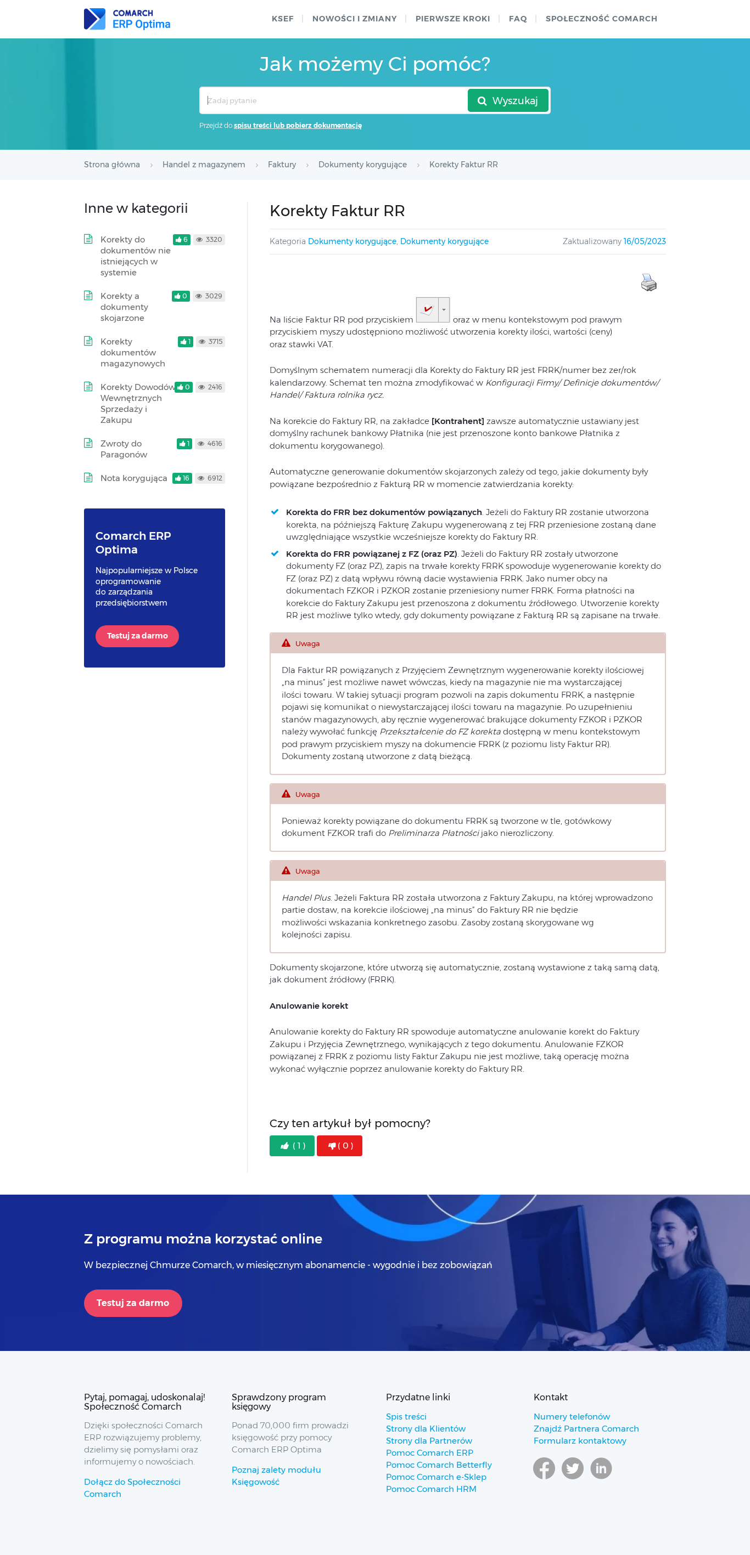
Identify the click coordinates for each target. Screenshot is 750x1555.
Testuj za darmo (137, 636)
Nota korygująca (133, 478)
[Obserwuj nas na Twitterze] (572, 1479)
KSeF (283, 19)
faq (518, 19)
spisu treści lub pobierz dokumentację (298, 125)
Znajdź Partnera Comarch (586, 1428)
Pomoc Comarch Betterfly (439, 1465)
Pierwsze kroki (453, 19)
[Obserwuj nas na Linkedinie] (601, 1479)
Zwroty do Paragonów (123, 449)
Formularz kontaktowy (580, 1440)
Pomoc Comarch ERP (429, 1452)
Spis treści (406, 1416)
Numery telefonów (572, 1416)
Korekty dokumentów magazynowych (132, 352)
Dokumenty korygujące (352, 241)
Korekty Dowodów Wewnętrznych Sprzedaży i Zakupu (138, 403)
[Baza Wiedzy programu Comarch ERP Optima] (127, 19)
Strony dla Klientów (426, 1428)
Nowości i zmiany (354, 19)
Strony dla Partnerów (429, 1440)
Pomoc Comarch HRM (431, 1489)
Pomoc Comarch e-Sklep (436, 1477)
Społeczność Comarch (602, 19)
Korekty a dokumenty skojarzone (124, 307)
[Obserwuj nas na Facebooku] (544, 1479)
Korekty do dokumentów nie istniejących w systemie (135, 256)
